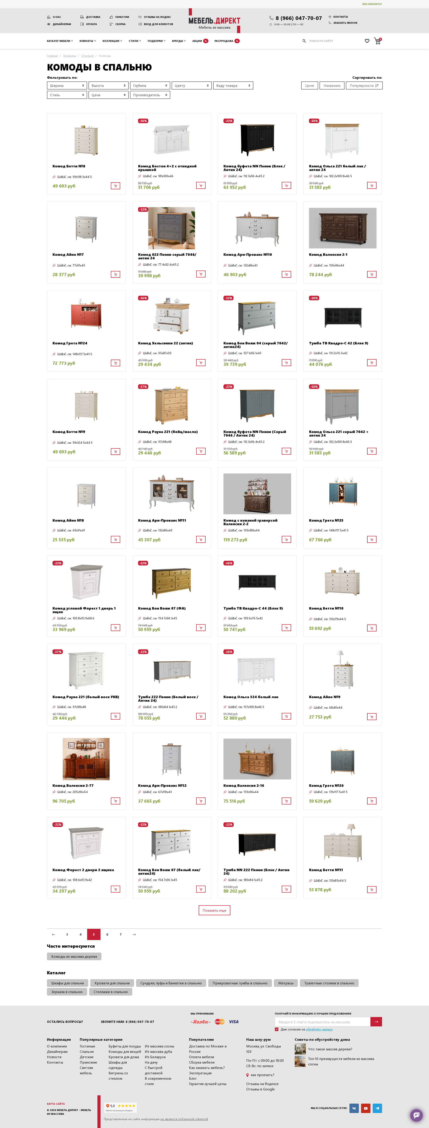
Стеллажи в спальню (111, 991)
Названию (332, 85)
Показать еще (214, 910)
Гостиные (87, 1046)
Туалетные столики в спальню (329, 983)
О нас (57, 17)
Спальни (87, 1051)
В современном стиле (158, 1081)
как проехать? (262, 1074)
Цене (309, 85)
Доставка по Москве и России (208, 1049)
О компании (57, 1046)
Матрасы (285, 983)
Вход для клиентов (158, 24)
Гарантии (122, 17)
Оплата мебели (201, 1056)
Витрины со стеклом (118, 1075)
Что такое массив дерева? (330, 1049)
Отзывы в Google (260, 1089)
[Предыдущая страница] (53, 934)
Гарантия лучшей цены (207, 1083)
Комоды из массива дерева (74, 956)
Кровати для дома (124, 1056)
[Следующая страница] (134, 934)
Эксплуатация (200, 1072)
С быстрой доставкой (153, 1070)
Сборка (120, 24)
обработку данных (319, 1029)
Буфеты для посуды (125, 1046)
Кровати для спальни (112, 983)
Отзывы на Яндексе (262, 1083)
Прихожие (88, 1062)
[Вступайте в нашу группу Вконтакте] (354, 1108)
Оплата (91, 24)
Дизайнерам (62, 24)
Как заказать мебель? (207, 1067)
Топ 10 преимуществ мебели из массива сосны (341, 1061)
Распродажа (226, 40)
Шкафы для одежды (118, 1065)
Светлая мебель (86, 1070)
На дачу (151, 1062)
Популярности (362, 85)
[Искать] (304, 41)
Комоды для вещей (125, 1051)
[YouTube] (365, 1108)
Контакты (340, 16)
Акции (199, 40)
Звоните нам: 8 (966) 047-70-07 (127, 1021)
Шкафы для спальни (67, 983)
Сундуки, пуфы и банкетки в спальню (171, 983)
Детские (87, 1056)
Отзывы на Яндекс (157, 17)
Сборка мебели (201, 1062)
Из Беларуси (155, 1056)
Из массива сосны (159, 1046)
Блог (193, 1078)
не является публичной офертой (184, 1119)
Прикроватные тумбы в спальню (240, 983)
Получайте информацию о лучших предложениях (313, 1013)
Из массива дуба (158, 1051)
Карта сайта (56, 1103)
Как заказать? (372, 4)
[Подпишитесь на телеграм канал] (377, 1108)
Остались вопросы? (65, 1021)
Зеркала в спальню (67, 991)
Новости (54, 1056)
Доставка (93, 17)
